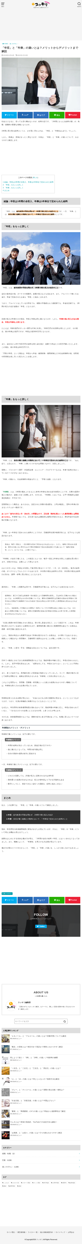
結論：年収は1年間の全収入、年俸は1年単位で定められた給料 (28, 182)
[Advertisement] (41, 25)
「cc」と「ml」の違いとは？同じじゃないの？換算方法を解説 (34, 1079)
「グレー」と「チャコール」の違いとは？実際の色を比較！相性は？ (37, 1090)
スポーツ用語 (26, 1183)
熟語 (20, 1186)
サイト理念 (11, 1232)
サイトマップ (60, 1232)
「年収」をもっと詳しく (13, 185)
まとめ (6, 190)
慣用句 (64, 1183)
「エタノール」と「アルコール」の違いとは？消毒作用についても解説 (38, 1036)
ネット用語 (37, 1183)
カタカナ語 (15, 1183)
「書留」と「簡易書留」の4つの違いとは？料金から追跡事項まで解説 (37, 1111)
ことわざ (6, 1183)
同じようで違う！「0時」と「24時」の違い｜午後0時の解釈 (34, 1057)
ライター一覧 (33, 1232)
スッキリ (39, 1239)
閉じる (35, 177)
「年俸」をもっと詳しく (13, 188)
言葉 (6, 1160)
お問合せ (71, 1232)
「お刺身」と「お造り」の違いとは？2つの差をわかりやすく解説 (36, 1133)
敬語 (5, 1186)
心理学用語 (56, 1183)
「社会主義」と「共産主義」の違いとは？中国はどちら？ (33, 1100)
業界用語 (12, 1186)
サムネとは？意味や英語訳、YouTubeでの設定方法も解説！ (33, 1122)
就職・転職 (8, 1153)
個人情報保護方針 (46, 1232)
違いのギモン (8, 893)
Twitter (42, 926)
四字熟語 (46, 1183)
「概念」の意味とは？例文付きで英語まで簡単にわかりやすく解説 (36, 1047)
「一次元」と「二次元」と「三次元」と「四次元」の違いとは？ (35, 1068)
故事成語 (72, 1183)
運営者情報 (21, 1232)
